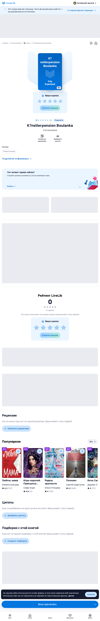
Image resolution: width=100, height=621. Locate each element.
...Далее (70, 596)
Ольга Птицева (52, 487)
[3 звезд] (50, 101)
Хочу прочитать (47, 604)
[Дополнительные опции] (95, 604)
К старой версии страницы (80, 10)
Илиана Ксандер (10, 484)
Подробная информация (15, 158)
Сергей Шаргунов (75, 484)
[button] (50, 71)
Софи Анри (29, 487)
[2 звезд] (45, 101)
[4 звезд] (55, 101)
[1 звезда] (40, 101)
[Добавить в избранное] (91, 43)
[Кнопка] (18, 451)
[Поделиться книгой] (96, 43)
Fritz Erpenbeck (50, 130)
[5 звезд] (60, 101)
